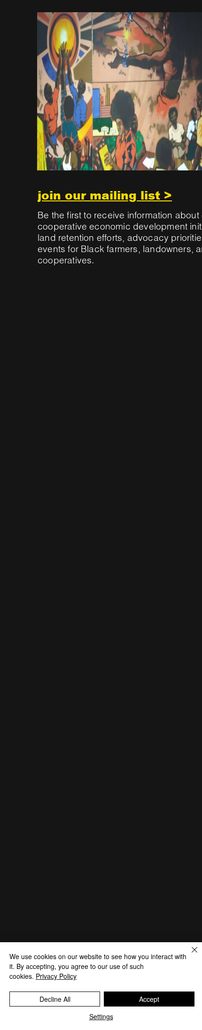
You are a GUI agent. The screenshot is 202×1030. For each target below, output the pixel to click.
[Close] (189, 955)
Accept (149, 999)
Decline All (54, 999)
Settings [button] (101, 1016)
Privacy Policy (56, 976)
